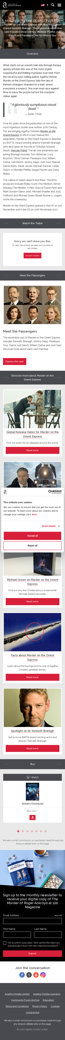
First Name (9, 929)
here (34, 514)
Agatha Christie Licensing (46, 994)
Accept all (32, 535)
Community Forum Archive (25, 1000)
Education (48, 1000)
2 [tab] (23, 831)
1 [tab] (18, 831)
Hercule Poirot (19, 150)
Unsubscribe (32, 1012)
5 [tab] (37, 831)
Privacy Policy (39, 1006)
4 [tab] (32, 831)
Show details (49, 526)
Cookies (55, 1006)
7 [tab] (46, 831)
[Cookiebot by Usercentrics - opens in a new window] (48, 492)
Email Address (11, 915)
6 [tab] (41, 831)
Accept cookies (32, 256)
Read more (32, 450)
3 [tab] (27, 831)
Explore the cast (15, 361)
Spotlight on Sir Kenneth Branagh (32, 730)
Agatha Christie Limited (17, 994)
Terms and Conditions (17, 1006)
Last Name (40, 929)
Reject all (32, 545)
